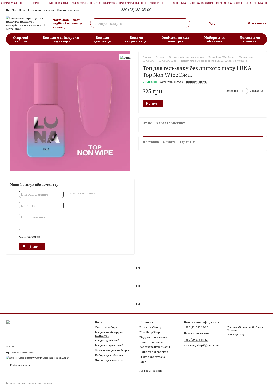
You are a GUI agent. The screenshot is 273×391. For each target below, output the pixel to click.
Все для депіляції (102, 39)
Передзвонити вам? (196, 333)
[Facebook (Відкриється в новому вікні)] (264, 9)
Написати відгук (196, 81)
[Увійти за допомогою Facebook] (99, 193)
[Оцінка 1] (46, 236)
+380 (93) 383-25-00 (135, 9)
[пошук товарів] (185, 23)
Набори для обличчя (214, 39)
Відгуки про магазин (41, 10)
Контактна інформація (154, 347)
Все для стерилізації (136, 39)
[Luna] (125, 57)
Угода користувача (152, 357)
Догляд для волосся (249, 39)
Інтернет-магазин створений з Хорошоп (29, 382)
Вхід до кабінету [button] (150, 327)
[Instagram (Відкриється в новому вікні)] (258, 9)
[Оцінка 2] (53, 236)
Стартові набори (20, 39)
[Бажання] (225, 23)
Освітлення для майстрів (175, 39)
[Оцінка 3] (59, 236)
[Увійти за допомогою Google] (105, 193)
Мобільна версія (20, 365)
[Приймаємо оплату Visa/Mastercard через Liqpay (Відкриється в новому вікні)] (37, 357)
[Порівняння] (202, 23)
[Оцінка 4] (65, 236)
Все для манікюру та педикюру (61, 39)
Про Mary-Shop (15, 10)
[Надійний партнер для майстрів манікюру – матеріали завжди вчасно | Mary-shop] (26, 329)
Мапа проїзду (236, 334)
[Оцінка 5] (72, 236)
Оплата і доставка (68, 10)
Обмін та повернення (153, 352)
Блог (142, 362)
